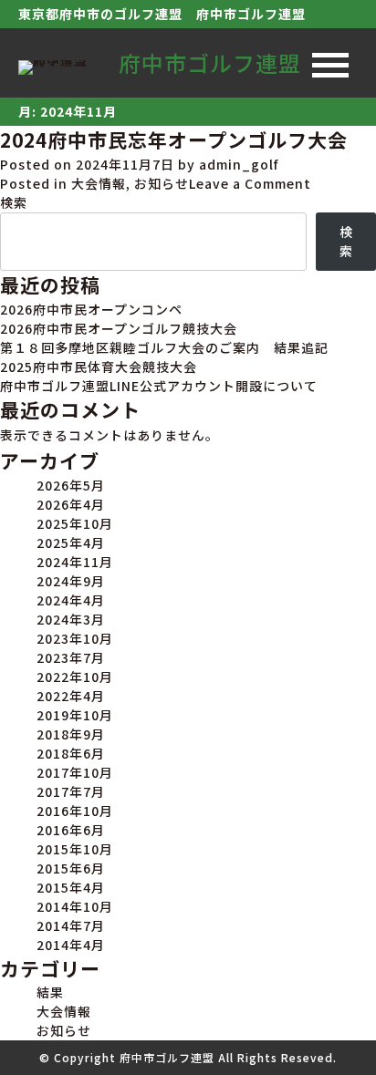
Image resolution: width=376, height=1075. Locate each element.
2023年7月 (71, 657)
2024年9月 (71, 581)
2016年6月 (71, 830)
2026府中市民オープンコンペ (91, 309)
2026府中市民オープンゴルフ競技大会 (118, 328)
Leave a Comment (250, 183)
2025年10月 (75, 523)
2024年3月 (71, 619)
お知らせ (161, 183)
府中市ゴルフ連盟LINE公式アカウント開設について (159, 386)
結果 (50, 992)
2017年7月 (71, 791)
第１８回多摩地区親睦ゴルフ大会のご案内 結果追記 (164, 347)
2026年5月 (71, 485)
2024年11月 (75, 562)
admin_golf (238, 164)
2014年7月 (71, 925)
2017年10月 (75, 772)
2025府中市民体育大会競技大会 (98, 366)
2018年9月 (71, 734)
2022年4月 (71, 696)
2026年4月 (71, 504)
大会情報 (98, 183)
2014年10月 (75, 906)
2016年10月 (75, 810)
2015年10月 (75, 849)
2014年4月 (71, 944)
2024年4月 (71, 600)
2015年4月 (71, 887)
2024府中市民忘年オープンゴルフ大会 (174, 139)
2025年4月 (71, 542)
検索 (13, 202)
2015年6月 (71, 868)
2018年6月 (71, 753)
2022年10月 (75, 676)
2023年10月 (75, 638)
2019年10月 (75, 715)
